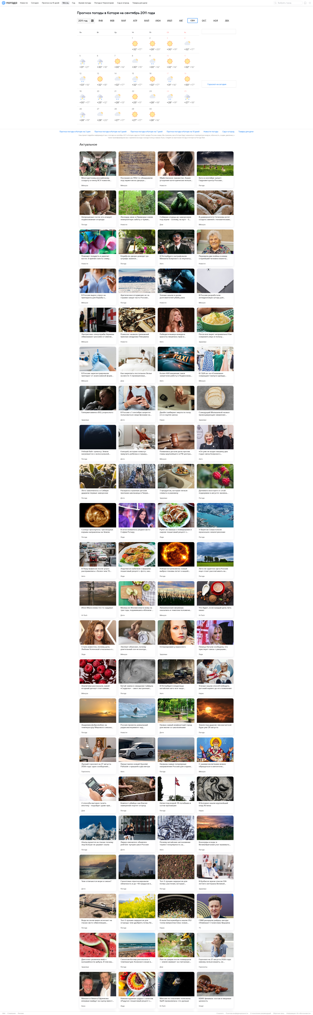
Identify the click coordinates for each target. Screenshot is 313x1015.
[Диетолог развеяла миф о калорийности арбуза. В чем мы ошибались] (97, 951)
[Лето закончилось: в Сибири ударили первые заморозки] (97, 482)
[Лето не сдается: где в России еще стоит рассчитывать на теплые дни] (215, 560)
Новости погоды (211, 131)
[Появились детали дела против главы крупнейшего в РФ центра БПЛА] (176, 443)
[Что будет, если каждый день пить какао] (215, 599)
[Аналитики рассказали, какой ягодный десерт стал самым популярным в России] (97, 677)
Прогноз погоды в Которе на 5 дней (110, 131)
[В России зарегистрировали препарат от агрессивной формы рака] (97, 365)
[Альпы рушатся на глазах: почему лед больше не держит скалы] (97, 834)
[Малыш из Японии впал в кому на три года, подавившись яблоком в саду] (137, 599)
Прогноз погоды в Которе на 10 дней (183, 131)
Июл (169, 21)
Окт (204, 21)
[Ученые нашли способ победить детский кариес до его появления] (215, 677)
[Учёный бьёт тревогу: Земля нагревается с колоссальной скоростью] (97, 443)
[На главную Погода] (11, 3)
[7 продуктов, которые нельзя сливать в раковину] (176, 482)
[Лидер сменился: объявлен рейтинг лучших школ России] (137, 834)
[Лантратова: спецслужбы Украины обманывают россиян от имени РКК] (97, 326)
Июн (158, 21)
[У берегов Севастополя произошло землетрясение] (215, 521)
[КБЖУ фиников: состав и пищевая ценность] (215, 990)
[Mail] (3, 3)
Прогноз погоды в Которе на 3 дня (75, 131)
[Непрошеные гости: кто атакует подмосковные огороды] (97, 208)
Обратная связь (278, 1013)
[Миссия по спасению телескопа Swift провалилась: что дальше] (176, 990)
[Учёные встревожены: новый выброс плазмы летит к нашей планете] (176, 560)
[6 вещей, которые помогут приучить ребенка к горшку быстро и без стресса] (137, 443)
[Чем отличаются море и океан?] (97, 873)
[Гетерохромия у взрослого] (176, 638)
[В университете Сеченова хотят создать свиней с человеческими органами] (215, 208)
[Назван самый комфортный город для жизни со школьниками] (176, 716)
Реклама (21, 1013)
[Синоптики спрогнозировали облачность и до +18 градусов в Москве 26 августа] (137, 873)
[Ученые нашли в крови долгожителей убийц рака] (176, 287)
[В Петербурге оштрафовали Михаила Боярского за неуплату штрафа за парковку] (176, 248)
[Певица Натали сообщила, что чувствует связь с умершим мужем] (215, 638)
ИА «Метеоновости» (303, 1013)
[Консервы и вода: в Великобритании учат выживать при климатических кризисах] (215, 834)
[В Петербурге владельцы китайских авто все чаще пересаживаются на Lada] (176, 677)
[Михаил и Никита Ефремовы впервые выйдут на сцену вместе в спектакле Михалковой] (97, 990)
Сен (192, 21)
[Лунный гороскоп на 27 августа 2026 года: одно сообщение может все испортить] (97, 755)
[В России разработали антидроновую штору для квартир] (215, 287)
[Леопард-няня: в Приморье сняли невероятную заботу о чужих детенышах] (137, 208)
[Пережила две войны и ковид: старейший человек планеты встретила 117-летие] (215, 248)
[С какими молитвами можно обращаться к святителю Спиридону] (215, 755)
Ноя (215, 21)
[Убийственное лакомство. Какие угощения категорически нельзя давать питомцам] (176, 169)
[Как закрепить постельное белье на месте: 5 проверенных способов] (137, 365)
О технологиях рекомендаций (260, 1013)
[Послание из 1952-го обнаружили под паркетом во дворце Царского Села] (137, 169)
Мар (123, 21)
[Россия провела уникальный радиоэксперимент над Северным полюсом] (137, 716)
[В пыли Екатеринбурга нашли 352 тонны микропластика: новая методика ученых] (176, 912)
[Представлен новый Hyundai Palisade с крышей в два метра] (137, 755)
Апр (135, 21)
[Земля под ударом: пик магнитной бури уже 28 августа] (215, 716)
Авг (181, 21)
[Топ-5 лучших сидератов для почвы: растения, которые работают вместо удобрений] (176, 873)
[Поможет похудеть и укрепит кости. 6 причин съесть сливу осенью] (97, 248)
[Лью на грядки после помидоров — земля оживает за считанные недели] (176, 951)
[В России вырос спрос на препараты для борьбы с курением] (97, 287)
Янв (101, 21)
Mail (3, 1013)
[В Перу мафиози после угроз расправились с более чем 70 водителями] (97, 560)
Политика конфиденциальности (237, 1013)
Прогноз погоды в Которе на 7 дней (146, 131)
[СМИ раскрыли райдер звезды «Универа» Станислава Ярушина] (215, 912)
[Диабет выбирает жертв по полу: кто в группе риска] (176, 404)
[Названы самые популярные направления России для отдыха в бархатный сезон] (176, 755)
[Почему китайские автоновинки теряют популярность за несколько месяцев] (176, 834)
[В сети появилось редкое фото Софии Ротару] (137, 521)
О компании (11, 1013)
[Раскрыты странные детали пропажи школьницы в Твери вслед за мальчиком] (137, 482)
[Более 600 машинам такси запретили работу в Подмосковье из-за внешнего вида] (176, 365)
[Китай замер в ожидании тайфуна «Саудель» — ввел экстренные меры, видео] (137, 677)
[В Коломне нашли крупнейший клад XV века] (215, 795)
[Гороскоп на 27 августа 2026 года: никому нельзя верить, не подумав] (215, 951)
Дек (227, 21)
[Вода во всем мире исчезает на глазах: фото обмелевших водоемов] (97, 912)
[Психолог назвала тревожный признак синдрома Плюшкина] (137, 326)
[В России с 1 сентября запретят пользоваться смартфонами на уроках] (137, 404)
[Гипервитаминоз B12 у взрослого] (97, 404)
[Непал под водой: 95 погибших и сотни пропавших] (176, 795)
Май (146, 21)
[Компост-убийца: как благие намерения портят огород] (137, 795)
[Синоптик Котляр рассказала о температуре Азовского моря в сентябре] (137, 951)
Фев (112, 21)
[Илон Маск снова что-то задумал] (97, 599)
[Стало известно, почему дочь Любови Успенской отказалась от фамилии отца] (97, 638)
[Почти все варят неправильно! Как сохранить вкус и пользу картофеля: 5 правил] (215, 326)
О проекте (220, 1013)
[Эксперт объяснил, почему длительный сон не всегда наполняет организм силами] (137, 638)
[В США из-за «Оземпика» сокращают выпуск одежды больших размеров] (215, 365)
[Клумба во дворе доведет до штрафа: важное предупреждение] (137, 248)
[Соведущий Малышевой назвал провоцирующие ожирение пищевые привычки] (215, 404)
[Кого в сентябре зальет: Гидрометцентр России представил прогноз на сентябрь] (215, 169)
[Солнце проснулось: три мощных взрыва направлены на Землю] (97, 521)
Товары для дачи (245, 131)
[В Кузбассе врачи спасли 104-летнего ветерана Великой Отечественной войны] (215, 873)
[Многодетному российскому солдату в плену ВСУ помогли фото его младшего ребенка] (97, 169)
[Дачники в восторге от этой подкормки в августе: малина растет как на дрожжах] (215, 482)
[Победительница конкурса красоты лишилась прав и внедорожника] (176, 326)
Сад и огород (228, 131)
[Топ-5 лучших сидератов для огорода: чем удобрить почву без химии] (137, 912)
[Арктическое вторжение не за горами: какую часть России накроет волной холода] (137, 287)
